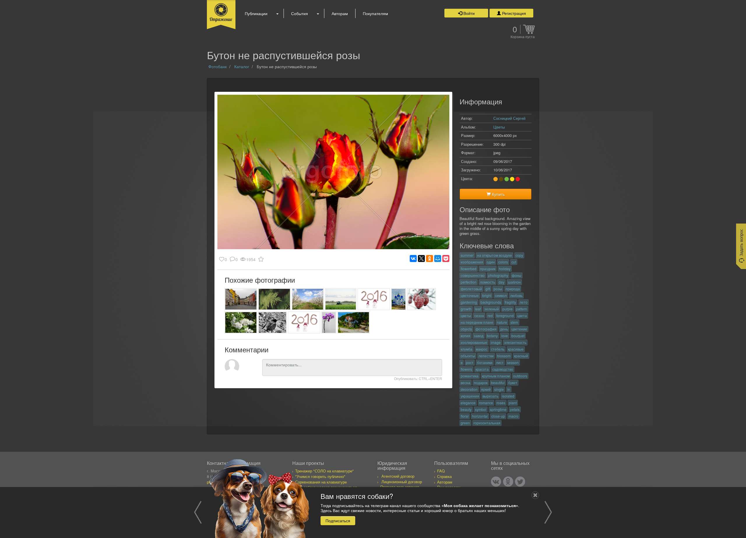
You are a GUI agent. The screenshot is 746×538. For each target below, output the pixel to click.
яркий (486, 389)
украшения (470, 395)
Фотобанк (217, 66)
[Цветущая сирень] (241, 322)
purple (507, 308)
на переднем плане (477, 322)
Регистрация (513, 13)
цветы (466, 315)
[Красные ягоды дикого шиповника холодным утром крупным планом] (421, 299)
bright (486, 295)
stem (514, 322)
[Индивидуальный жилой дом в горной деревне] (353, 322)
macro (513, 416)
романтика (469, 375)
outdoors (520, 375)
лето (523, 302)
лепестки (486, 355)
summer (467, 255)
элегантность (515, 342)
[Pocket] (445, 258)
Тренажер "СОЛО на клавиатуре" (324, 471)
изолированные (474, 342)
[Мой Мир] (437, 258)
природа (513, 288)
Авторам (340, 13)
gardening (469, 302)
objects (466, 328)
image (496, 342)
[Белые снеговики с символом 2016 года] (374, 299)
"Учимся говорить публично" (320, 476)
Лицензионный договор (401, 481)
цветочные (470, 295)
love (504, 335)
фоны (516, 275)
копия (465, 335)
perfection (468, 281)
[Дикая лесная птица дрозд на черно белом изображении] (272, 322)
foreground (505, 315)
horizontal (480, 416)
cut (513, 261)
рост (470, 362)
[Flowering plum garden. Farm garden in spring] (308, 299)
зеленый (491, 308)
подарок (481, 382)
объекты (468, 355)
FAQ (441, 471)
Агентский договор (397, 476)
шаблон (514, 281)
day (501, 281)
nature (502, 322)
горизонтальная (487, 422)
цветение (519, 328)
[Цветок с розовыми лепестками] (328, 322)
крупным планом (496, 375)
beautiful (498, 382)
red (490, 315)
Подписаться (338, 520)
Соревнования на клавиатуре (321, 482)
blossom (504, 355)
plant (513, 402)
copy (519, 255)
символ (501, 295)
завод (478, 335)
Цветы (499, 127)
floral (465, 416)
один (491, 261)
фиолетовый (471, 288)
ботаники (484, 362)
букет (512, 382)
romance (486, 402)
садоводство (502, 369)
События (299, 13)
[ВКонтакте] (413, 258)
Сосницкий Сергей (509, 118)
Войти (468, 13)
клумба (466, 349)
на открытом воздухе (494, 255)
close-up (498, 416)
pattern (521, 308)
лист (500, 362)
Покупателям (375, 13)
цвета (522, 315)
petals (515, 409)
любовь (516, 295)
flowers (466, 369)
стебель (497, 349)
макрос (482, 349)
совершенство (473, 275)
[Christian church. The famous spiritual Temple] (398, 299)
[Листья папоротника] (274, 299)
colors (503, 261)
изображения (472, 261)
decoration (469, 389)
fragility (510, 302)
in (508, 389)
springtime (498, 409)
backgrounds (491, 302)
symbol (480, 409)
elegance (468, 402)
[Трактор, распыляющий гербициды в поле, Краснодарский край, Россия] (340, 299)
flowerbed (468, 268)
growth (466, 308)
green (465, 422)
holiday (505, 268)
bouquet (518, 335)
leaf (478, 308)
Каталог (241, 66)
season (513, 362)
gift (487, 288)
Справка (444, 476)
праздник (487, 268)
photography (498, 275)
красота (482, 369)
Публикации (256, 13)
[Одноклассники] (429, 258)
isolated (508, 395)
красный (521, 355)
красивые (516, 349)
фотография (486, 328)
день (504, 328)
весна (465, 382)
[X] (421, 258)
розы (498, 288)
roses (501, 402)
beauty (466, 409)
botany (492, 335)
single (499, 389)
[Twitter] (520, 482)
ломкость (487, 281)
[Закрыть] (535, 495)
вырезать (490, 395)
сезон (479, 315)
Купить (498, 194)
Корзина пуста (523, 37)
